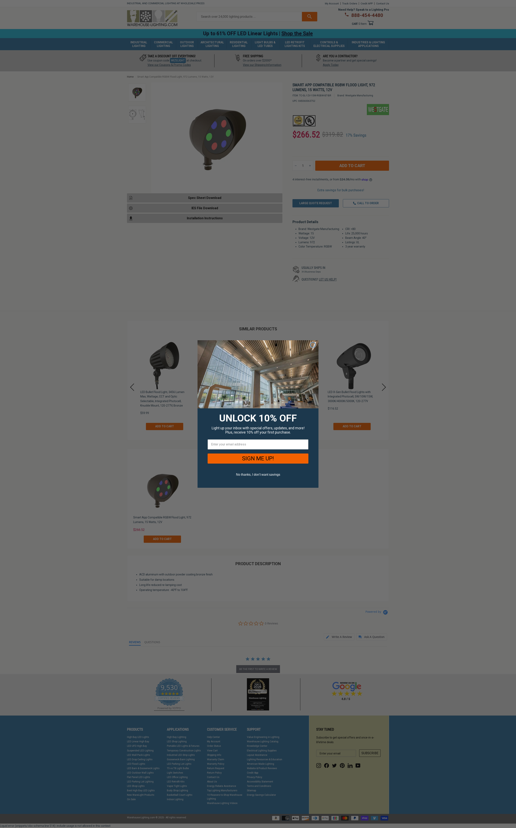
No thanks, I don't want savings (258, 474)
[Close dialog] (312, 344)
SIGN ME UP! (258, 458)
